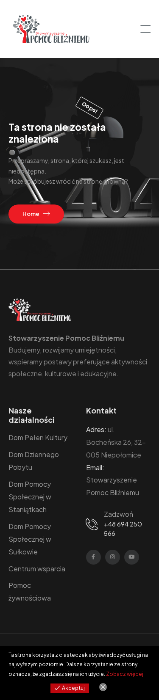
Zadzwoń (118, 514)
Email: (95, 467)
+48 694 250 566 (123, 528)
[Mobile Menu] (145, 29)
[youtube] (131, 557)
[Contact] (93, 524)
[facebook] (93, 557)
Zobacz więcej (124, 674)
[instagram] (112, 557)
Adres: (96, 429)
